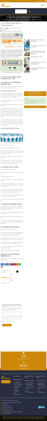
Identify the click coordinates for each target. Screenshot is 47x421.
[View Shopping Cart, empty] (45, 1)
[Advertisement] (12, 292)
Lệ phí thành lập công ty (36, 56)
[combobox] (21, 11)
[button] (2, 264)
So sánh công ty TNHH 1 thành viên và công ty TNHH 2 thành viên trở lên (38, 52)
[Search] (29, 11)
